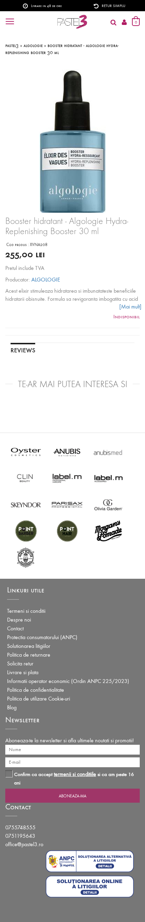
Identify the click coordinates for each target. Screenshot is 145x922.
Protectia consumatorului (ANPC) (42, 637)
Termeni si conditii (26, 611)
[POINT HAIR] (67, 530)
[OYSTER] (25, 451)
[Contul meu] (124, 22)
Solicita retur (20, 663)
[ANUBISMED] (108, 451)
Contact (15, 628)
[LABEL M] (67, 477)
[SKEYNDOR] (25, 504)
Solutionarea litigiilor (28, 646)
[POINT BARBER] (25, 530)
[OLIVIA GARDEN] (108, 504)
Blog (12, 707)
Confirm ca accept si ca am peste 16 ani (74, 778)
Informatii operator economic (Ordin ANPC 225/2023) (68, 681)
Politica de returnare (28, 654)
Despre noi (19, 619)
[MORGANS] (108, 530)
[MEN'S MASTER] (25, 556)
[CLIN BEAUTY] (25, 477)
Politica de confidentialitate (35, 689)
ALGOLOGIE (45, 279)
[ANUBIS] (67, 451)
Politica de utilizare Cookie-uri (38, 698)
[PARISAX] (67, 504)
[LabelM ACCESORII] (108, 477)
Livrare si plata (22, 672)
